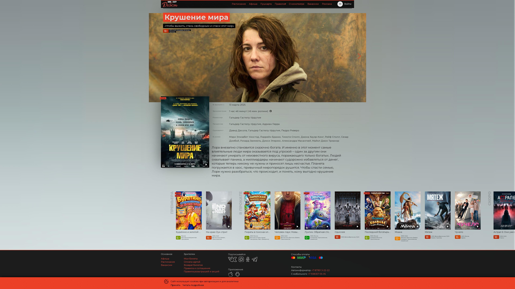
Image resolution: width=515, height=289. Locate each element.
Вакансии (313, 4)
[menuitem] (238, 4)
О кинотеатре (296, 4)
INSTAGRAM (241, 259)
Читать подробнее (193, 285)
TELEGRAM (254, 259)
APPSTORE (230, 274)
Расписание (239, 4)
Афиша (253, 4)
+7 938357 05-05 (317, 274)
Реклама (327, 4)
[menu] (256, 4)
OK (248, 259)
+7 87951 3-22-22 (321, 270)
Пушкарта (266, 4)
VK (232, 259)
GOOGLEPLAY (237, 274)
